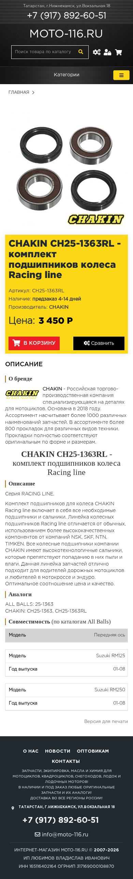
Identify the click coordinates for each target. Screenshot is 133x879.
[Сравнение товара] (96, 48)
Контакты (66, 762)
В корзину (39, 343)
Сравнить (102, 343)
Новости (57, 751)
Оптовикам (93, 751)
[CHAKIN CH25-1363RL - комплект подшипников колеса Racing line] (66, 166)
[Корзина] (118, 48)
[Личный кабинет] (108, 48)
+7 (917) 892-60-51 (66, 16)
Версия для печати (106, 722)
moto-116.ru (66, 34)
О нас (31, 751)
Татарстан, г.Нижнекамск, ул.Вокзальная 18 (66, 6)
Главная (19, 92)
